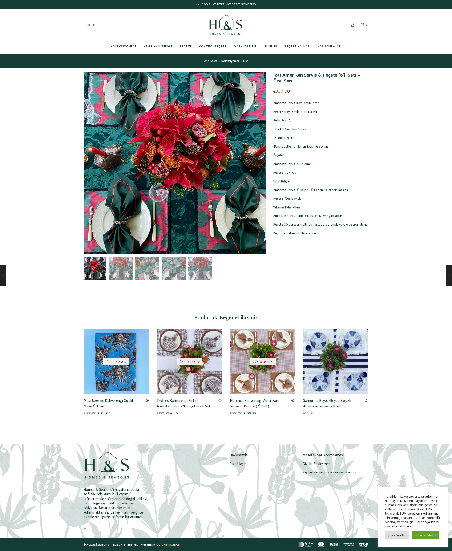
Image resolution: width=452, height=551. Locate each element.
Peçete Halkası (297, 46)
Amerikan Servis (158, 46)
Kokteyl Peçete (213, 46)
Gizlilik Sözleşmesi (317, 464)
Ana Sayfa (211, 61)
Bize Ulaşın (238, 464)
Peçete (186, 46)
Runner (271, 46)
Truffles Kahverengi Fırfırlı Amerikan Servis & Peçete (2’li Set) (184, 403)
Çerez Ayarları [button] (397, 535)
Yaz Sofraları (330, 46)
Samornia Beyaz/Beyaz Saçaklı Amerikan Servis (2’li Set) (327, 403)
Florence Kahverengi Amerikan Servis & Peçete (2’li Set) (254, 403)
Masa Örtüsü (246, 46)
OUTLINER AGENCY (167, 544)
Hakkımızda (239, 455)
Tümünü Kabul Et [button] (425, 535)
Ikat (245, 61)
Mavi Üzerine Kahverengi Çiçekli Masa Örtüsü (109, 403)
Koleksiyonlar (124, 46)
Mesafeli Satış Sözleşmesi (323, 455)
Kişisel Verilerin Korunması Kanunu (330, 472)
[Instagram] (85, 529)
